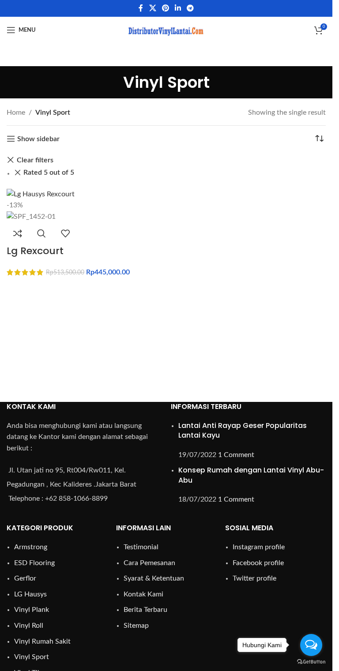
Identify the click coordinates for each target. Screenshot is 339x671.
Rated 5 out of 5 (48, 172)
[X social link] (152, 8)
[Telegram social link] (190, 8)
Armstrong (30, 547)
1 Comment (236, 454)
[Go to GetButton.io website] (311, 662)
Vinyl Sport (31, 656)
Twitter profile (254, 578)
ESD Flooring (34, 562)
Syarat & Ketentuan (154, 578)
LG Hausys (30, 594)
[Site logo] (166, 29)
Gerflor (25, 578)
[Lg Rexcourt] (41, 193)
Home (16, 112)
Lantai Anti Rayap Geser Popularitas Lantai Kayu (242, 430)
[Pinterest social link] (165, 8)
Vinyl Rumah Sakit (42, 641)
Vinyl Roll (28, 625)
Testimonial (141, 547)
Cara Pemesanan (149, 562)
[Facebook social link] (141, 8)
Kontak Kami (143, 594)
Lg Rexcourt (35, 251)
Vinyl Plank (31, 609)
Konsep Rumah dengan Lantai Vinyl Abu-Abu (251, 475)
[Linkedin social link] (178, 8)
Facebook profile (258, 562)
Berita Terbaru (145, 609)
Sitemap (136, 625)
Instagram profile (259, 547)
